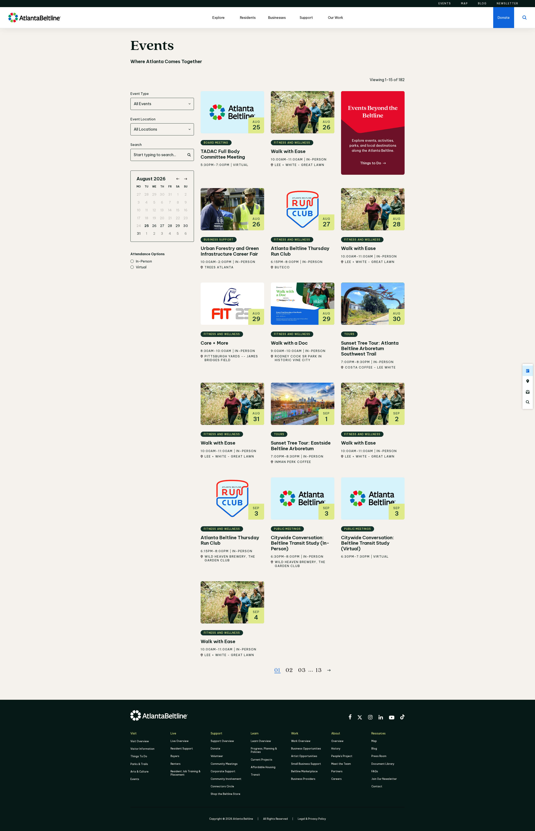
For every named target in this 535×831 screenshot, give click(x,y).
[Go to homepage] (34, 17)
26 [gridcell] (154, 226)
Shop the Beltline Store (225, 793)
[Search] (524, 17)
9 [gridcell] (186, 202)
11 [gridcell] (146, 210)
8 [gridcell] (178, 202)
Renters (176, 763)
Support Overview (222, 741)
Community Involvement (226, 778)
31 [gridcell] (170, 194)
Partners (337, 771)
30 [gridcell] (162, 194)
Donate (215, 748)
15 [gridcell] (178, 210)
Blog (374, 748)
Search (136, 145)
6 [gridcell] (162, 202)
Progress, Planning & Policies (264, 750)
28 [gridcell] (146, 194)
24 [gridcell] (138, 226)
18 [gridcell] (146, 218)
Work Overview (300, 741)
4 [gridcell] (146, 202)
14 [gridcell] (170, 210)
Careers (336, 778)
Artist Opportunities (304, 756)
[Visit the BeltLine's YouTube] (391, 718)
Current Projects (261, 759)
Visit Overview (139, 741)
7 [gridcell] (170, 202)
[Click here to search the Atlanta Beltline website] (527, 402)
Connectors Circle (222, 786)
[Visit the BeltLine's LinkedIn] (380, 718)
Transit (255, 774)
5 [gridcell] (154, 202)
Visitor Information (142, 748)
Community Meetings (224, 763)
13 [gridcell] (162, 210)
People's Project (341, 756)
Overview (337, 741)
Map (374, 741)
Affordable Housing (263, 767)
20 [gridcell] (162, 218)
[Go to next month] (185, 179)
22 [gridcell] (178, 218)
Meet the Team (341, 763)
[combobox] (162, 104)
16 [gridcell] (185, 210)
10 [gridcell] (138, 210)
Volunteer (217, 756)
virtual (141, 267)
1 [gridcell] (177, 194)
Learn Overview (261, 741)
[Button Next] (329, 670)
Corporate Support (223, 771)
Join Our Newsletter (384, 778)
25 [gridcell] (146, 226)
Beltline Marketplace (304, 771)
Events (134, 779)
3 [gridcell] (139, 202)
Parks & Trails (139, 764)
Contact (376, 786)
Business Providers (303, 778)
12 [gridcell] (154, 210)
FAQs (374, 771)
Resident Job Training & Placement (185, 773)
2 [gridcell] (186, 194)
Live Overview (180, 741)
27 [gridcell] (139, 194)
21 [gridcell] (170, 218)
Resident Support (182, 748)
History (335, 748)
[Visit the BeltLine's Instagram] (370, 718)
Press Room (378, 756)
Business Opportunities (306, 748)
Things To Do (138, 756)
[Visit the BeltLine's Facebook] (350, 717)
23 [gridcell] (185, 218)
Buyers (175, 756)
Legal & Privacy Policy (312, 818)
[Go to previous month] (178, 179)
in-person (144, 261)
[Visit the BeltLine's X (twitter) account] (359, 718)
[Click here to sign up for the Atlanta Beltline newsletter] (527, 391)
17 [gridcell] (138, 218)
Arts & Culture (139, 771)
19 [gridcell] (154, 218)
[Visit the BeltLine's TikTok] (402, 717)
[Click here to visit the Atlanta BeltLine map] (527, 381)
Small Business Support (306, 763)
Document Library (382, 763)
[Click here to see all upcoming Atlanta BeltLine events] (527, 371)
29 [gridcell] (154, 194)
